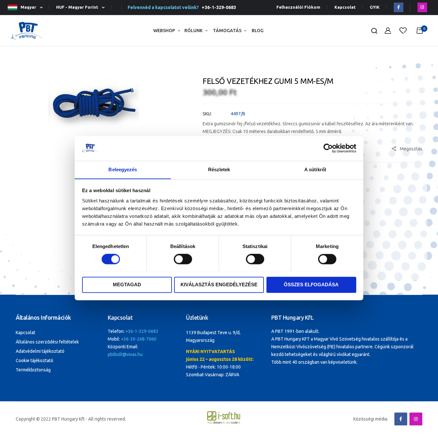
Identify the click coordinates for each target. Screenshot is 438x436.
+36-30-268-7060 (138, 339)
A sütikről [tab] (315, 169)
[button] (28, 7)
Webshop (164, 30)
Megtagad (127, 284)
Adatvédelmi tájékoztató (40, 351)
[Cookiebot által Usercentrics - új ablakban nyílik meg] (328, 148)
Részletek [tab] (219, 169)
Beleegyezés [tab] (122, 169)
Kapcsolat (345, 7)
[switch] (183, 259)
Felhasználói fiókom (298, 7)
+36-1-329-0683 (218, 7)
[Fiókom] (388, 30)
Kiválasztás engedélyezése (219, 284)
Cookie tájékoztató (34, 360)
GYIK (375, 7)
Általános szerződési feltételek (47, 341)
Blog (258, 30)
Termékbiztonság (33, 369)
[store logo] (27, 30)
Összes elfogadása (311, 284)
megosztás (411, 148)
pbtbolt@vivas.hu (125, 354)
